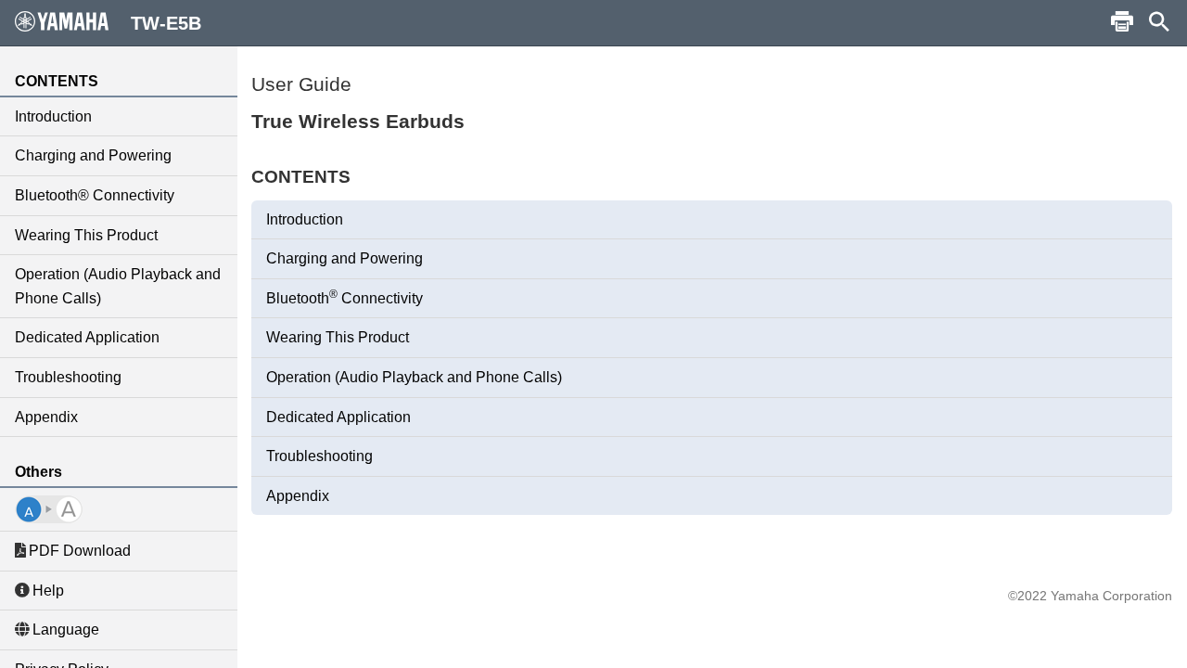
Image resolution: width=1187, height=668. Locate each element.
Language (65, 629)
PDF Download (80, 551)
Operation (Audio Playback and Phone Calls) (118, 286)
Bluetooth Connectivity (344, 297)
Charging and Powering (93, 155)
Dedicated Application (87, 337)
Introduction (53, 116)
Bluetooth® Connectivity (94, 195)
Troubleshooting (68, 377)
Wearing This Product (86, 235)
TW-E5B (166, 23)
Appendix (46, 417)
